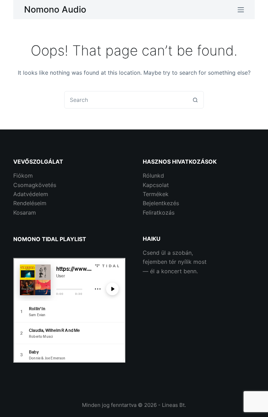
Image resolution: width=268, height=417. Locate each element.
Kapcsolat (156, 184)
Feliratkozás (158, 212)
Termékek (156, 194)
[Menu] (241, 10)
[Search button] (195, 99)
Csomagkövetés (34, 184)
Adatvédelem (30, 194)
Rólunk (152, 175)
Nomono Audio (55, 9)
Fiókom (23, 175)
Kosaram (24, 212)
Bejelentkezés (161, 203)
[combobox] (126, 100)
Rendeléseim (29, 203)
